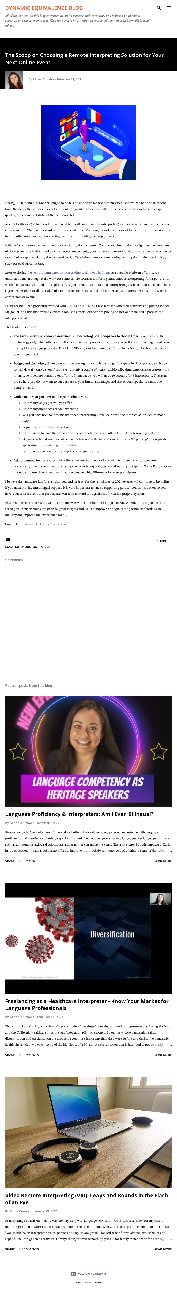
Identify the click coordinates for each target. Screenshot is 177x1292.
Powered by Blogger (91, 1274)
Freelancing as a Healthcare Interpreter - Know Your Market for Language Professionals (87, 1004)
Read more (163, 861)
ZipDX (71, 306)
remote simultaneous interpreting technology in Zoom (71, 272)
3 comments (29, 1055)
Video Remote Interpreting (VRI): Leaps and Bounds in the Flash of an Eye (86, 1199)
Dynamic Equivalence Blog (44, 7)
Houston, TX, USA (36, 547)
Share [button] (162, 541)
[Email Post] (7, 541)
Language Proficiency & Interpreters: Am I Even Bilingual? (79, 813)
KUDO (87, 306)
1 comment (28, 861)
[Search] (158, 7)
